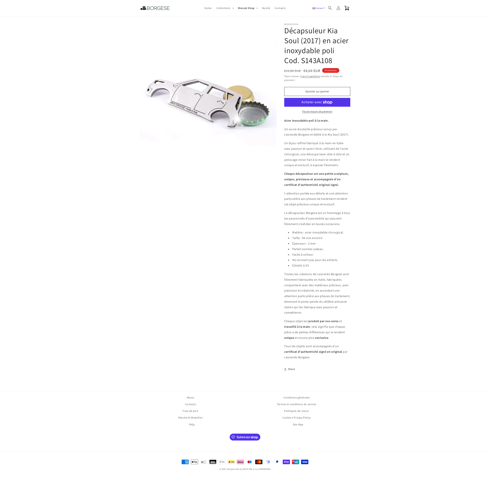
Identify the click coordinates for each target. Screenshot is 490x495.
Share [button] (291, 369)
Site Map (298, 424)
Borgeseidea (233, 469)
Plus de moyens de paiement (317, 111)
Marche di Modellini (190, 417)
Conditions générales (296, 397)
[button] (225, 8)
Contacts (190, 404)
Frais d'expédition (310, 76)
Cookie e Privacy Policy (297, 417)
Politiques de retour (296, 411)
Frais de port (190, 411)
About (190, 397)
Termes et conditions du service (296, 404)
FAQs (192, 424)
